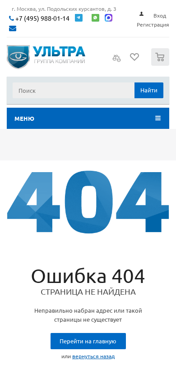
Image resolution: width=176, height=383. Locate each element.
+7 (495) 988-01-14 (41, 18)
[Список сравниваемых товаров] (116, 60)
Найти (148, 90)
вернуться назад (93, 356)
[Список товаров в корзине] (161, 63)
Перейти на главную (88, 341)
